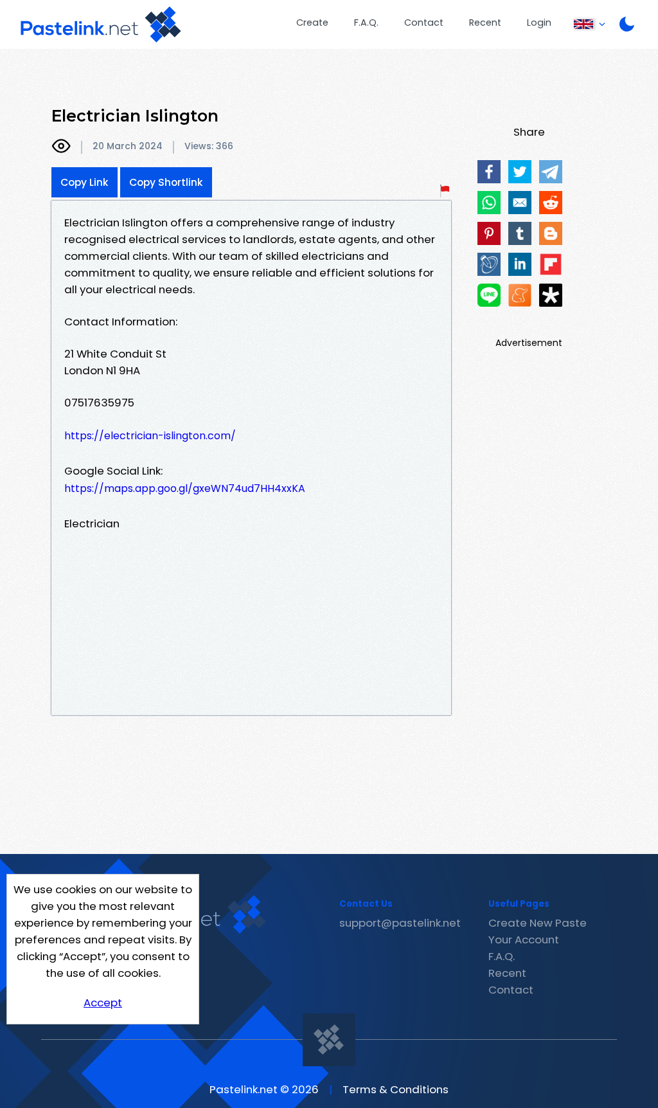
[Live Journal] (489, 264)
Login (539, 22)
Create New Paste (537, 923)
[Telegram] (550, 171)
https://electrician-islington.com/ (150, 435)
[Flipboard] (550, 264)
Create (312, 22)
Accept (103, 1002)
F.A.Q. (366, 22)
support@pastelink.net (400, 923)
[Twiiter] (519, 171)
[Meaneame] (519, 295)
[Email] (519, 202)
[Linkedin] (519, 264)
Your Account (523, 939)
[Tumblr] (519, 233)
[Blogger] (550, 233)
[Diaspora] (550, 295)
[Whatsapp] (489, 202)
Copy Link (84, 182)
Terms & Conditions (395, 1089)
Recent (485, 22)
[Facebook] (489, 171)
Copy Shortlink (166, 182)
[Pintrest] (489, 233)
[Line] (489, 295)
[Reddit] (550, 202)
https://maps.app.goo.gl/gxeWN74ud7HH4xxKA (184, 488)
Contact (423, 22)
